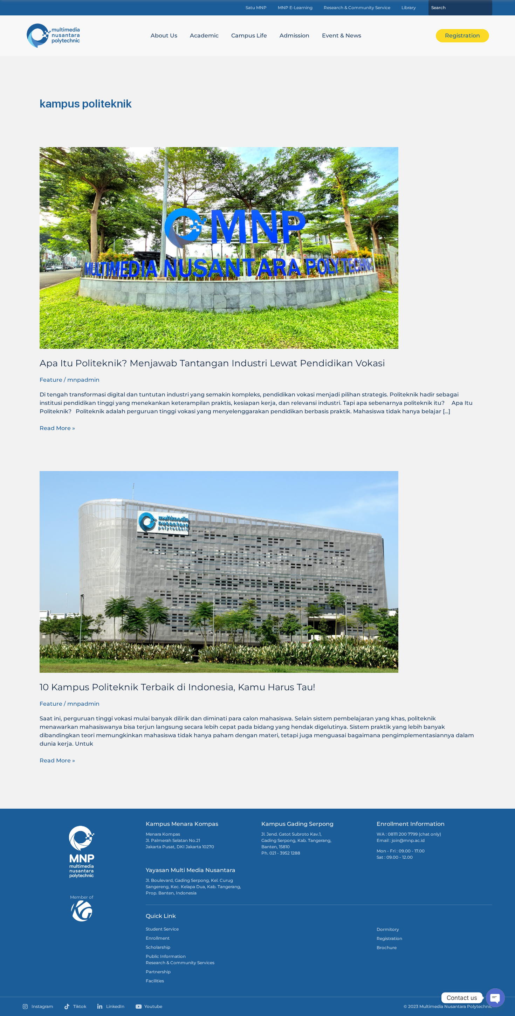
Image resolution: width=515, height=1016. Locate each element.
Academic (204, 35)
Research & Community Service (357, 8)
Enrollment (158, 938)
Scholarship (158, 947)
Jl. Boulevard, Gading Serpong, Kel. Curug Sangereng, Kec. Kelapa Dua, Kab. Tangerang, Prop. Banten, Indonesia (193, 887)
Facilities (155, 980)
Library (408, 8)
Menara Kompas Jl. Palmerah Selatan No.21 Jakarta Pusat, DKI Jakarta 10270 (180, 840)
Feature (51, 379)
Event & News (341, 35)
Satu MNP (256, 8)
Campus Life (249, 35)
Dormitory (388, 929)
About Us (164, 35)
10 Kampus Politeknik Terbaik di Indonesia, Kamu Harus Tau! (177, 687)
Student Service (162, 929)
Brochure (387, 947)
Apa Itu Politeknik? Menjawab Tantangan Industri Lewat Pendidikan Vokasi (212, 363)
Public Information (166, 956)
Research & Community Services (180, 962)
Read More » (57, 427)
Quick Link (161, 916)
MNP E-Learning (295, 8)
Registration (389, 938)
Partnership (158, 971)
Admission (294, 35)
